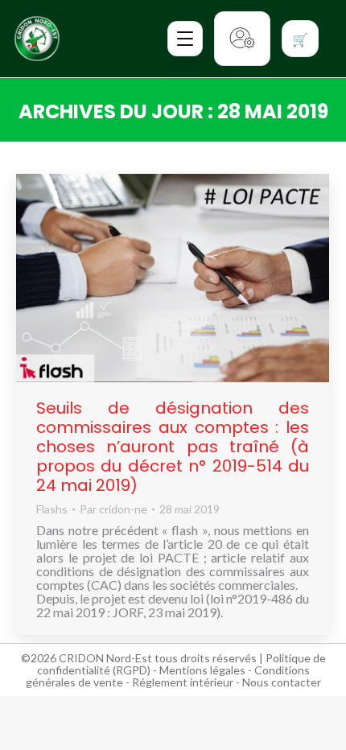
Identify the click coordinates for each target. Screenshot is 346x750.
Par (113, 509)
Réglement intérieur (182, 682)
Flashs (52, 509)
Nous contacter (281, 682)
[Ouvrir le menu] (185, 38)
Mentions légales (202, 670)
